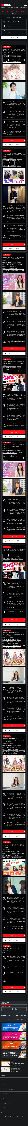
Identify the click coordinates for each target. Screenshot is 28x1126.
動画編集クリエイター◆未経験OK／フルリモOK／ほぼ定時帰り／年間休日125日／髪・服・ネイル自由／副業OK (14, 634)
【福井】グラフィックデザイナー (11, 948)
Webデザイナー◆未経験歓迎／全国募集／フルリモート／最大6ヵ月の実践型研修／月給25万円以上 (14, 154)
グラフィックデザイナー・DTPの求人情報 (16, 7)
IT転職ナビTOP (4, 7)
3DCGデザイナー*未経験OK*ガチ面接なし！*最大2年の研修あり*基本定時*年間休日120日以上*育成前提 (14, 846)
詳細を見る (14, 140)
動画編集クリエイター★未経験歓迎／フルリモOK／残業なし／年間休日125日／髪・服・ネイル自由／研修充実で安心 (14, 50)
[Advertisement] (14, 1115)
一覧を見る (14, 1009)
